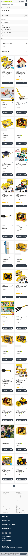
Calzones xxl (4, 503)
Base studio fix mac (5, 511)
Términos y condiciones (6, 536)
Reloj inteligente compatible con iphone (7, 508)
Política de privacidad (6, 540)
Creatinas (4, 498)
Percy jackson (18, 505)
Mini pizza (4, 504)
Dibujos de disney (19, 507)
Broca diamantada (5, 496)
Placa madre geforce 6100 (20, 510)
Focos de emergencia (19, 497)
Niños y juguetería (5, 22)
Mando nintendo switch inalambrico (7, 499)
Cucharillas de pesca (19, 509)
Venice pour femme (5, 497)
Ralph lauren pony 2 (19, 503)
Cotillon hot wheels (19, 506)
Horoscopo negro (18, 495)
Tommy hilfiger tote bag (6, 492)
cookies (14, 554)
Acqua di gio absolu (19, 493)
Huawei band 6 (5, 507)
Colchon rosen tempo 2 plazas (20, 511)
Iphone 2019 (18, 508)
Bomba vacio (4, 495)
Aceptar (23, 553)
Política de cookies (5, 538)
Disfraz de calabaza (5, 505)
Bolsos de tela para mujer (20, 496)
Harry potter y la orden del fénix (20, 498)
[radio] (16, 79)
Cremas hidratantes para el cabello (20, 512)
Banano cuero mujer (5, 512)
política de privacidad (7, 554)
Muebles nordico (5, 509)
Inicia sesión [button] (21, 1)
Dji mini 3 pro (5, 510)
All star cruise (5, 494)
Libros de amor (18, 504)
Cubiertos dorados (5, 506)
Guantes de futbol (19, 499)
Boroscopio (18, 492)
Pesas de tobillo (18, 494)
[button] (14, 4)
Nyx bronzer (4, 493)
